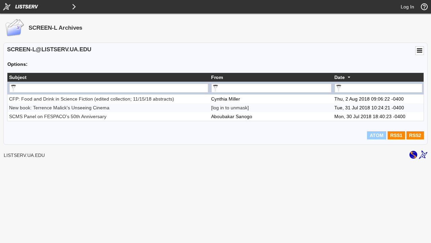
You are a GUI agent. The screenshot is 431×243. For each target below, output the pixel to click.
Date (339, 77)
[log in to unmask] (230, 107)
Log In (407, 6)
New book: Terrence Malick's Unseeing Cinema (59, 107)
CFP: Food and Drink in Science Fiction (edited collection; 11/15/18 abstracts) (91, 99)
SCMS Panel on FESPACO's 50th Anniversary (57, 116)
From (217, 77)
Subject (18, 77)
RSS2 (415, 135)
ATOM (377, 135)
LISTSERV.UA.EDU (24, 155)
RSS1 (396, 135)
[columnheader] (108, 77)
